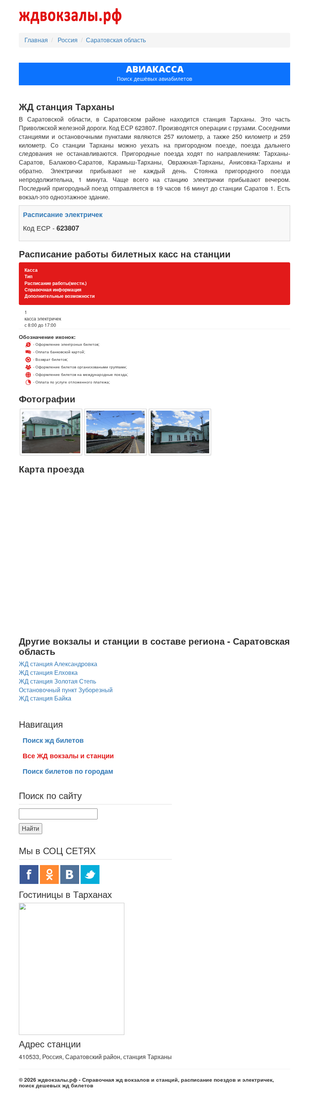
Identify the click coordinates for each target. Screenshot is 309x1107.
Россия (68, 39)
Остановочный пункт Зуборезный (66, 689)
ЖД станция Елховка (48, 672)
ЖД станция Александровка (58, 663)
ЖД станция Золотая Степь (57, 681)
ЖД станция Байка (45, 698)
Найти (30, 828)
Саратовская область (116, 39)
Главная (36, 39)
